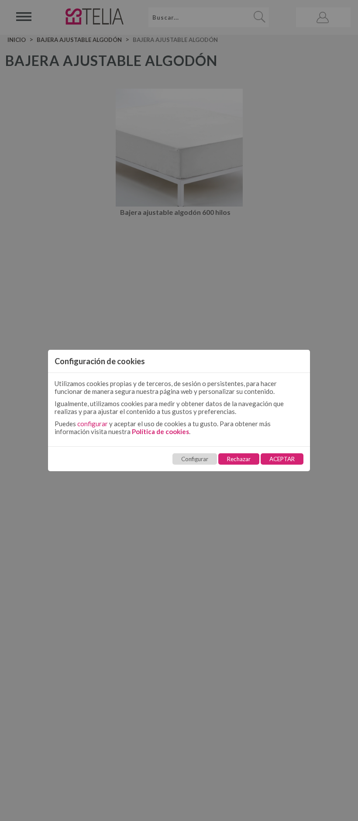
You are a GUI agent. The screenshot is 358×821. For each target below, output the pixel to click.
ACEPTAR (282, 458)
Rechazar (239, 458)
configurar (92, 424)
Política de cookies (160, 431)
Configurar (194, 458)
